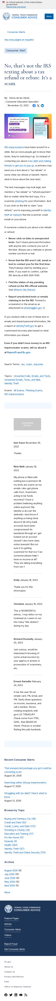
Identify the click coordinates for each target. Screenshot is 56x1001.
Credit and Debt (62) (15, 822)
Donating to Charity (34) (17, 829)
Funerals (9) (10, 841)
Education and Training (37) (19, 833)
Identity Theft (11, 383)
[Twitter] (10, 995)
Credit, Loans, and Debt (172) (20, 826)
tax (23, 364)
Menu (49, 16)
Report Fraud (10, 944)
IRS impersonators (14, 147)
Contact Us (9, 972)
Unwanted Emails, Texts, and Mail (22, 379)
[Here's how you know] (28, 4)
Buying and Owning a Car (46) (20, 818)
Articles (8, 924)
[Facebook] (5, 995)
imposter (38, 364)
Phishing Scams (34, 390)
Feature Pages (11, 918)
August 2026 (11, 870)
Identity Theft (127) (14, 848)
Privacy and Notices (14, 976)
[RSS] (25, 995)
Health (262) (11, 844)
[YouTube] (20, 995)
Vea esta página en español (19, 39)
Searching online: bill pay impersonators (25, 782)
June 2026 (9, 877)
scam (29, 364)
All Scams (19, 390)
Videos (7, 935)
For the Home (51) (14, 837)
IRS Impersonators (14, 394)
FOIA (6, 982)
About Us (8, 967)
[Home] (22, 19)
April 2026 (9, 885)
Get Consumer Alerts (14, 949)
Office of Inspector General (17, 987)
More (7, 892)
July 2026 (9, 874)
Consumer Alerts (16, 32)
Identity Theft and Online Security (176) (25, 852)
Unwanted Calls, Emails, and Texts (32, 376)
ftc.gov (7, 962)
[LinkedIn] (15, 995)
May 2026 (9, 881)
